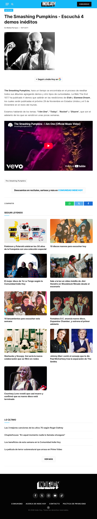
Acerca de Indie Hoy (36, 504)
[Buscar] (12, 4)
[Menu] (7, 4)
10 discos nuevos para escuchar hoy (68, 246)
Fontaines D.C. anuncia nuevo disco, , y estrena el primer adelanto (70, 321)
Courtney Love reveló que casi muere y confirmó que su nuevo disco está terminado (23, 396)
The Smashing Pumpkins (16, 181)
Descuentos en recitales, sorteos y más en (48, 190)
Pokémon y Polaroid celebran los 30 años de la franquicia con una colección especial (25, 247)
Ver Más (48, 459)
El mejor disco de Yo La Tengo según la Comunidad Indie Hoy (23, 282)
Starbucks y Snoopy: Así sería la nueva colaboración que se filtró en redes (23, 357)
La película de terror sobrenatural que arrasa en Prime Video (33, 449)
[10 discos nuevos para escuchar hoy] (71, 231)
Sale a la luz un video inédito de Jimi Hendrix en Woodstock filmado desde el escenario (70, 284)
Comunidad (84, 4)
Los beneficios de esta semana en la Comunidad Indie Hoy (32, 442)
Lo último (10, 419)
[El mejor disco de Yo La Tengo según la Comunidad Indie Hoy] (25, 266)
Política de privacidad (74, 504)
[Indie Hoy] (48, 4)
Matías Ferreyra (12, 28)
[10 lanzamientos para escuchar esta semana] (25, 303)
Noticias (8, 10)
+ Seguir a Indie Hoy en (47, 79)
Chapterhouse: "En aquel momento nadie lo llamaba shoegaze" (34, 435)
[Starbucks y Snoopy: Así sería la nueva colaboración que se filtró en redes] (25, 341)
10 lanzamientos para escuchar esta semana (22, 320)
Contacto (54, 504)
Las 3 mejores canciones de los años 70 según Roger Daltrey (33, 427)
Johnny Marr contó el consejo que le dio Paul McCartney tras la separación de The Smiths (70, 359)
